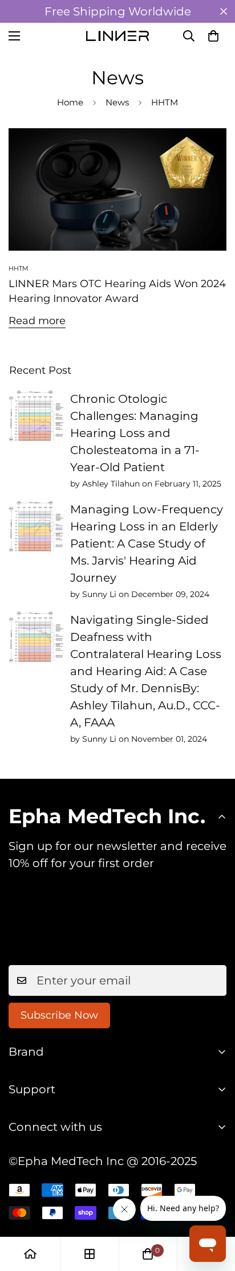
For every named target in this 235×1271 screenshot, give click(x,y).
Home (70, 102)
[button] (213, 36)
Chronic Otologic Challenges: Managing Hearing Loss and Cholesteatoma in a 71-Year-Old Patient (135, 433)
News (117, 102)
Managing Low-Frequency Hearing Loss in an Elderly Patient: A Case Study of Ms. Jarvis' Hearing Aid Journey (146, 543)
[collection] (89, 1254)
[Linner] (117, 35)
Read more (37, 320)
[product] (30, 1254)
